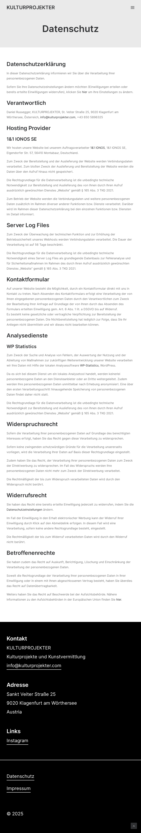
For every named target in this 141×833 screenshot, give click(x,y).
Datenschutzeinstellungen (24, 509)
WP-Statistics (89, 365)
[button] (132, 7)
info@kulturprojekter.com (57, 117)
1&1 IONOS (97, 147)
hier (84, 92)
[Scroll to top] (134, 825)
